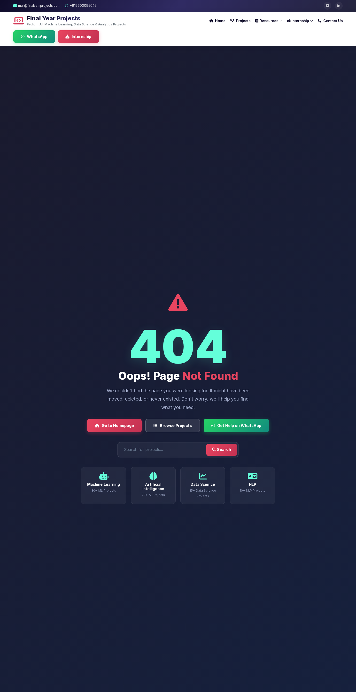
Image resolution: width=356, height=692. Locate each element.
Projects (242, 21)
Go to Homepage (118, 425)
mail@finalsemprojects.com (39, 6)
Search (223, 449)
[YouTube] (327, 6)
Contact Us (332, 21)
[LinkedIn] (339, 6)
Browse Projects (176, 425)
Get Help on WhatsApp (239, 425)
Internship (300, 21)
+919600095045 (83, 6)
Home (219, 21)
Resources (269, 21)
